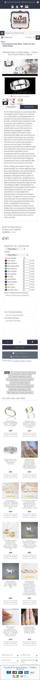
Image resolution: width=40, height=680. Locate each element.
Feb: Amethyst (12, 263)
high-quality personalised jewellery (20, 393)
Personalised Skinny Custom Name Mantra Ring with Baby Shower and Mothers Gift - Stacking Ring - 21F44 (29, 504)
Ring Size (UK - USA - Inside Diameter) (16, 246)
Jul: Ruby (10, 276)
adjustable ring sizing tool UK (19, 389)
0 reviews (15, 361)
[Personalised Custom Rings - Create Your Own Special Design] (20, 76)
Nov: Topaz (11, 287)
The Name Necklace (14, 227)
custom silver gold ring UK (20, 383)
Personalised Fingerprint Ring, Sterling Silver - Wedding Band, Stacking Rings (29, 630)
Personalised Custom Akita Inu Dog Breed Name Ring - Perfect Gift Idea (10, 584)
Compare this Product (21, 356)
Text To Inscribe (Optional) (13, 312)
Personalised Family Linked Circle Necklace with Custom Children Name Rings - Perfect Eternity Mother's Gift (10, 545)
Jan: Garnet (11, 261)
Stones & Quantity (10, 258)
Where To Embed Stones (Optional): (16, 293)
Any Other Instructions (11, 318)
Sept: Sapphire (12, 282)
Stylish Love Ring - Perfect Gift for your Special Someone (10, 462)
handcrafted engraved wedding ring (20, 386)
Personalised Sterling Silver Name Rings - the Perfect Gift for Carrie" (10, 423)
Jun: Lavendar (12, 274)
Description (11, 107)
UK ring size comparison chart (20, 376)
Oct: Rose (11, 284)
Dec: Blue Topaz (13, 290)
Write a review (26, 361)
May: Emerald (12, 271)
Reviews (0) (28, 107)
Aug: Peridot (12, 279)
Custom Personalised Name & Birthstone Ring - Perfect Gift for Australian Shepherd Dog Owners (29, 544)
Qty (24, 258)
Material (7, 252)
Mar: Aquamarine (13, 266)
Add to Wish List (21, 353)
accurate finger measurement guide (20, 379)
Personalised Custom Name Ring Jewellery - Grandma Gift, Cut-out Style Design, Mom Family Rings (10, 504)
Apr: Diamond (12, 268)
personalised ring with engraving (23, 373)
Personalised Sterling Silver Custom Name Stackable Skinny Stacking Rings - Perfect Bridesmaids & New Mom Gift (29, 464)
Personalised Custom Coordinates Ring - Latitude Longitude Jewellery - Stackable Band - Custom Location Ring (10, 631)
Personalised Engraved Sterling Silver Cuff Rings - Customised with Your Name (29, 424)
